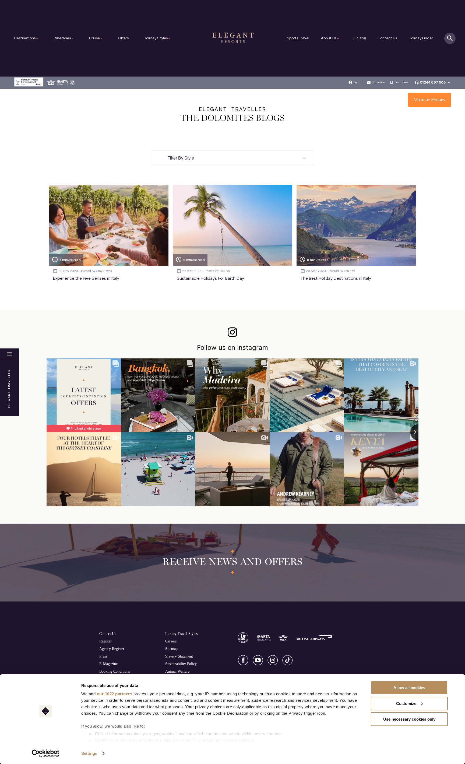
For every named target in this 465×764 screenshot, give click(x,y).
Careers (171, 641)
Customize (406, 703)
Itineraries (64, 38)
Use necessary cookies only (409, 719)
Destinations (26, 38)
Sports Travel (298, 38)
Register (105, 641)
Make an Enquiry (429, 100)
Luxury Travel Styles (181, 633)
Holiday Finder (421, 38)
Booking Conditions (114, 671)
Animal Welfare (177, 671)
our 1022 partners (114, 694)
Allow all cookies (409, 687)
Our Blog (358, 38)
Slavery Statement (179, 656)
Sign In (357, 82)
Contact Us (387, 38)
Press (103, 656)
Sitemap (171, 649)
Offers (123, 38)
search (450, 38)
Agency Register (111, 649)
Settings (89, 753)
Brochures (401, 82)
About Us (330, 38)
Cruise (96, 38)
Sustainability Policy (181, 664)
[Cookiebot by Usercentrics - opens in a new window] (45, 753)
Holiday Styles (157, 38)
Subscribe (378, 82)
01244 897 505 (433, 82)
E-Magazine (108, 664)
